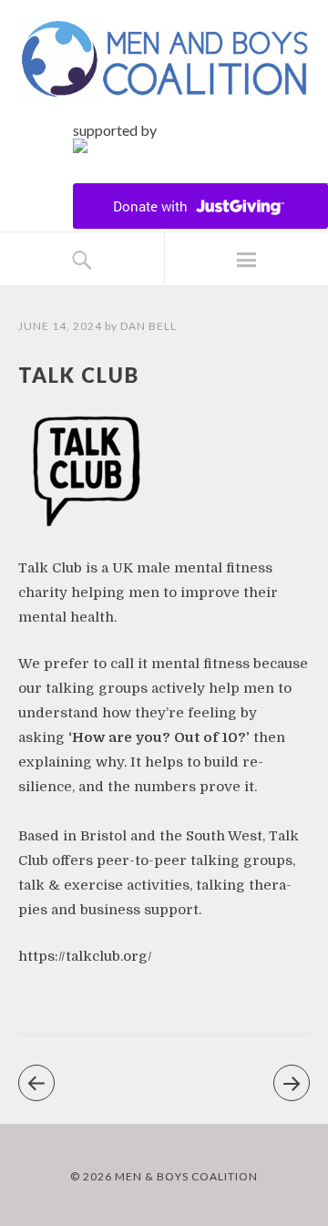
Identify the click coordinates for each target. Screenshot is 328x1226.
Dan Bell (148, 326)
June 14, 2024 (60, 326)
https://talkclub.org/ (85, 956)
